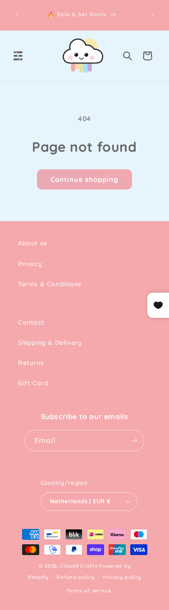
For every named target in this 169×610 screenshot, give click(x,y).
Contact (31, 322)
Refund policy (75, 577)
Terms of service (88, 590)
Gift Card (33, 383)
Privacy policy (122, 577)
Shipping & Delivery (50, 343)
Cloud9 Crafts (78, 566)
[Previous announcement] (17, 15)
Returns (31, 363)
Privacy (30, 264)
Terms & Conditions (50, 284)
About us (32, 243)
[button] (18, 56)
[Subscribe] (134, 440)
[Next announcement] (152, 15)
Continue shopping (84, 179)
